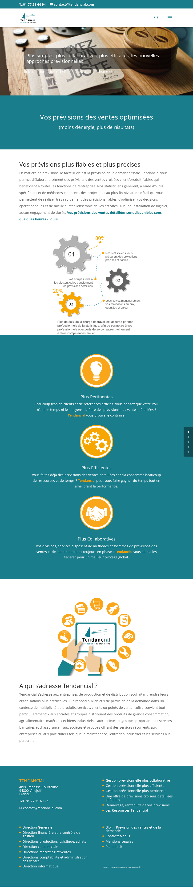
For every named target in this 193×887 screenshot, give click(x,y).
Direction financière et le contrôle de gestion (51, 834)
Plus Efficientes (96, 467)
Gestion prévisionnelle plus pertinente (136, 790)
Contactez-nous (118, 836)
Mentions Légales (119, 841)
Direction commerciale (40, 846)
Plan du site (115, 846)
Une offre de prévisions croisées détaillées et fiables (139, 798)
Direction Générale (37, 827)
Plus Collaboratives (97, 539)
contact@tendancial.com (42, 808)
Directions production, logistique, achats (54, 841)
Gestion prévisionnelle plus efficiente (135, 785)
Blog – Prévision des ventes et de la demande (133, 829)
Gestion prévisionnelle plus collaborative (138, 780)
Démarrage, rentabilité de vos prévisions (138, 805)
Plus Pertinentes (96, 397)
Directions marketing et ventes (47, 852)
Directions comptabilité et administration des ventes (55, 859)
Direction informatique (41, 866)
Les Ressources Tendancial (127, 810)
